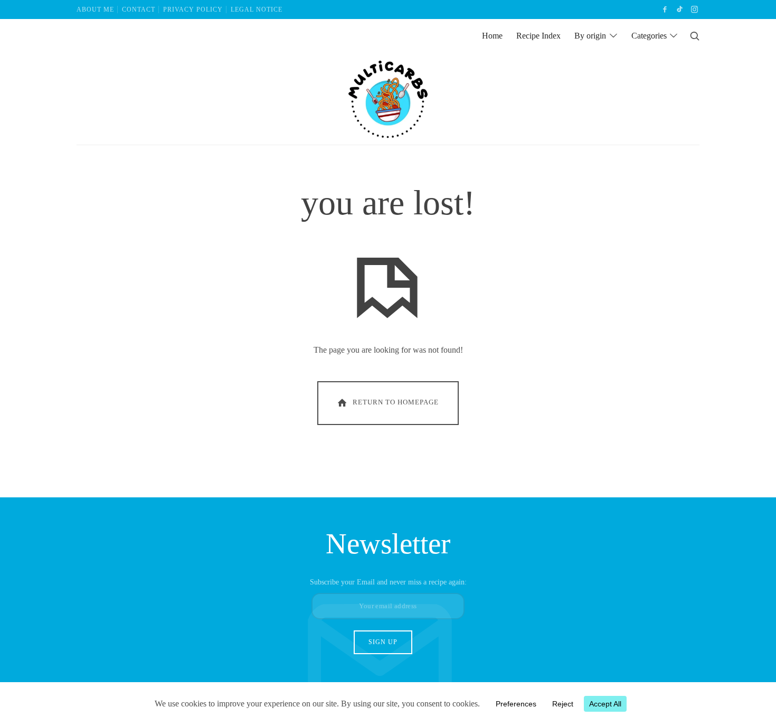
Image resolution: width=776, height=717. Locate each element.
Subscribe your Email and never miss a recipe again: (388, 582)
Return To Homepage (396, 403)
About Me (95, 9)
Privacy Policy (193, 9)
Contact (138, 9)
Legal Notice (256, 9)
